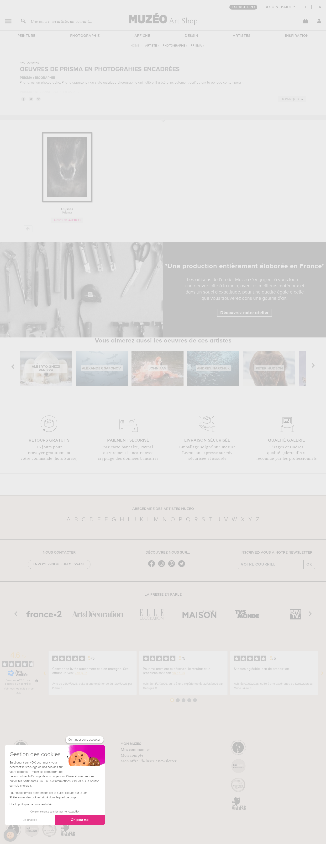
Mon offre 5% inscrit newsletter (149, 761)
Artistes (241, 35)
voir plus (81, 673)
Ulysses (67, 211)
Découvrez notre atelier (244, 313)
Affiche (142, 35)
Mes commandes (135, 750)
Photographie (85, 35)
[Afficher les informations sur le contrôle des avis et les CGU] (37, 681)
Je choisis (30, 820)
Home (135, 45)
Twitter (30, 98)
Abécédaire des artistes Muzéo (163, 508)
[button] (10, 835)
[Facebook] (153, 566)
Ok (309, 564)
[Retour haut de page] (28, 229)
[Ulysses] (67, 201)
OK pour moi (80, 820)
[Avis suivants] (322, 673)
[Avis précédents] (44, 673)
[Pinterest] (173, 566)
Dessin (191, 35)
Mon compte (132, 755)
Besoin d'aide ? (279, 7)
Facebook (23, 98)
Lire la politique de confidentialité (31, 804)
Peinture (26, 35)
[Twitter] (183, 566)
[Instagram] (163, 566)
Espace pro (243, 7)
